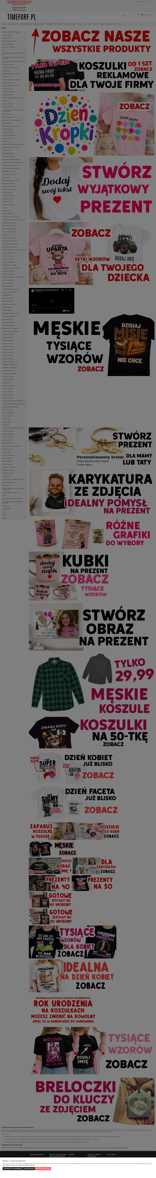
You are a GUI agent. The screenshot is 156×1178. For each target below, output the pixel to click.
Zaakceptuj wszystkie (43, 1168)
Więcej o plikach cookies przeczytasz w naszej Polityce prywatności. (19, 1165)
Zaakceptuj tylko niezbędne (12, 1168)
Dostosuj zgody (29, 1168)
